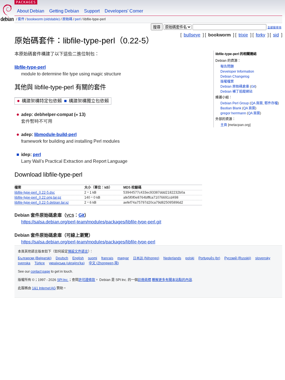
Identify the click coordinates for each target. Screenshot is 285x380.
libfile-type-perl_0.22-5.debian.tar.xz (41, 202)
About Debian (30, 11)
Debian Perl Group (234, 103)
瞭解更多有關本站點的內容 (172, 280)
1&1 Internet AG (44, 288)
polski (189, 258)
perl (78, 19)
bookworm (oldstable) (43, 19)
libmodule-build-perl (55, 134)
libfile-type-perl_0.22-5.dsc (34, 192)
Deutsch (62, 258)
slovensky (262, 258)
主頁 (223, 125)
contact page (40, 271)
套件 (21, 19)
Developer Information (237, 71)
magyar (123, 258)
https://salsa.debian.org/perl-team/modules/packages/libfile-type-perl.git (91, 221)
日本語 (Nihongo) (146, 258)
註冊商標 (144, 280)
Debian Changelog (234, 76)
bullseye (192, 35)
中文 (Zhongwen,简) (104, 263)
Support (92, 11)
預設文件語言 (78, 251)
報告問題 (227, 66)
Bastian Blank (230, 108)
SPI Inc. (62, 280)
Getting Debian (64, 11)
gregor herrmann (233, 113)
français (107, 258)
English (78, 258)
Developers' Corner (124, 11)
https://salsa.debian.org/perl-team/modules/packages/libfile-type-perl (88, 242)
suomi (92, 258)
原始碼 (67, 19)
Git (253, 86)
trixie (243, 35)
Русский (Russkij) (237, 258)
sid (276, 35)
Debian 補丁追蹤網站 (236, 91)
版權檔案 (227, 81)
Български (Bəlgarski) (34, 258)
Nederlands (172, 258)
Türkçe (40, 263)
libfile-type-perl (30, 67)
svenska (24, 263)
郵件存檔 (271, 103)
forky (260, 35)
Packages (26, 2)
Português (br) (209, 258)
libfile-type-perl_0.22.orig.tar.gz (37, 197)
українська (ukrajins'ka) (67, 263)
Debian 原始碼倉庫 (234, 86)
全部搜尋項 (274, 27)
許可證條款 (86, 280)
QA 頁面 (257, 103)
